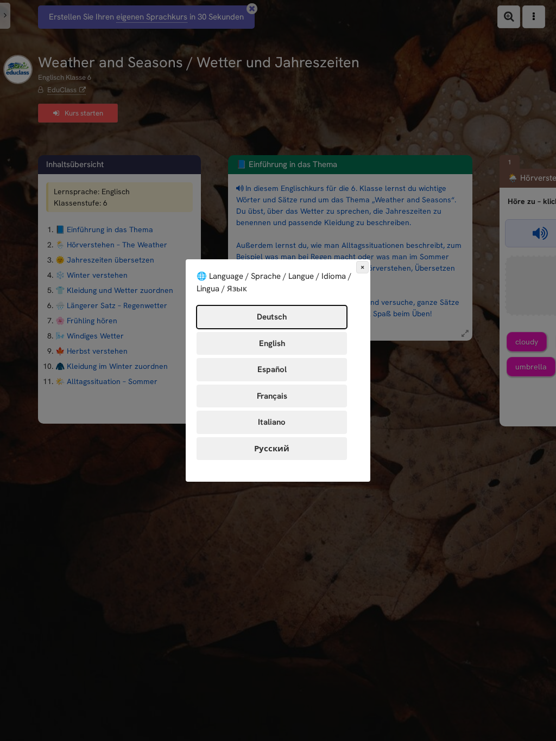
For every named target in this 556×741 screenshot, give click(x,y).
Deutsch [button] (272, 316)
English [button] (272, 343)
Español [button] (272, 369)
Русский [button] (271, 448)
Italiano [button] (272, 422)
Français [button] (272, 396)
